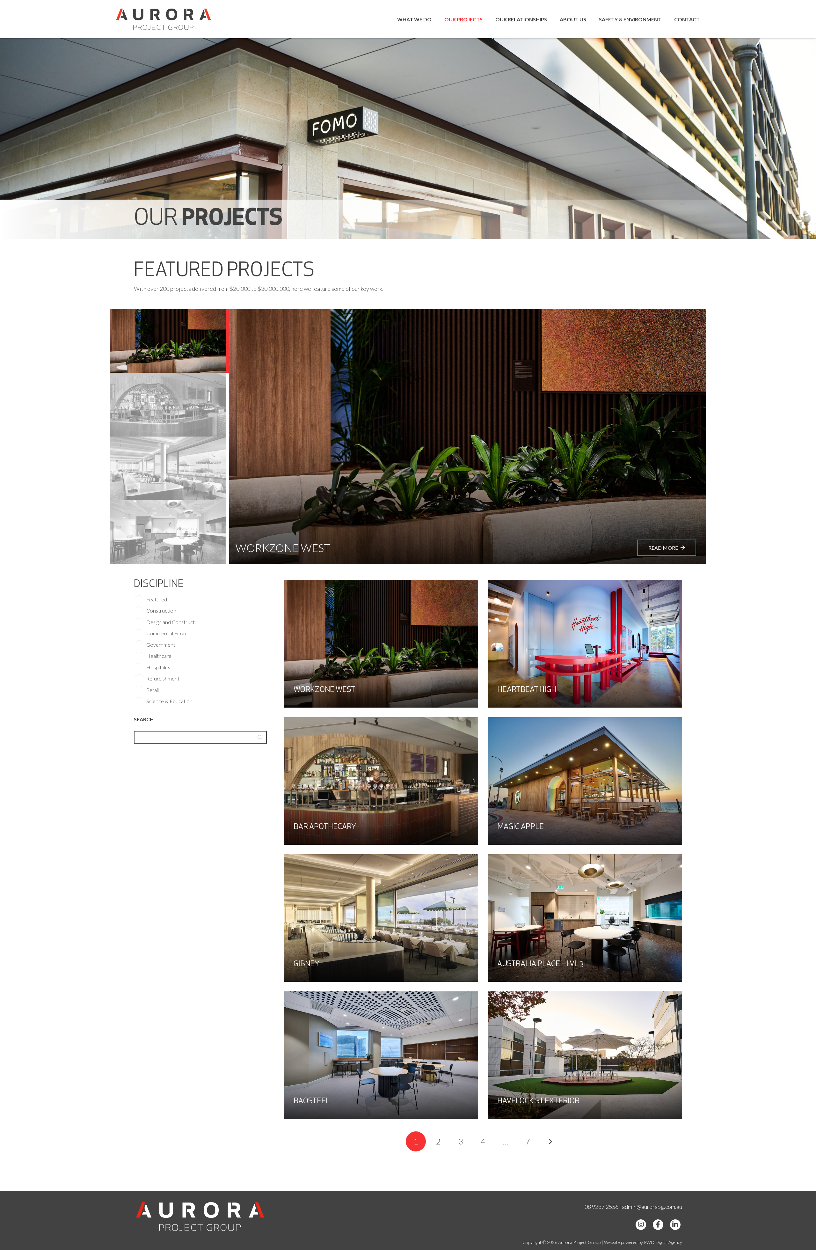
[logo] (163, 19)
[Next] (550, 1141)
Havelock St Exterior (538, 1101)
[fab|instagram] (641, 1224)
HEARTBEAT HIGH (526, 690)
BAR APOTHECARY (325, 827)
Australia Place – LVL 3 (540, 964)
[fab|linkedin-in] (675, 1224)
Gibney (307, 964)
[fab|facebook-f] (658, 1224)
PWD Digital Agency (663, 1242)
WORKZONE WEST (324, 690)
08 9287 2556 (601, 1206)
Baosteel (312, 1101)
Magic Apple (520, 827)
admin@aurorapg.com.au (652, 1206)
